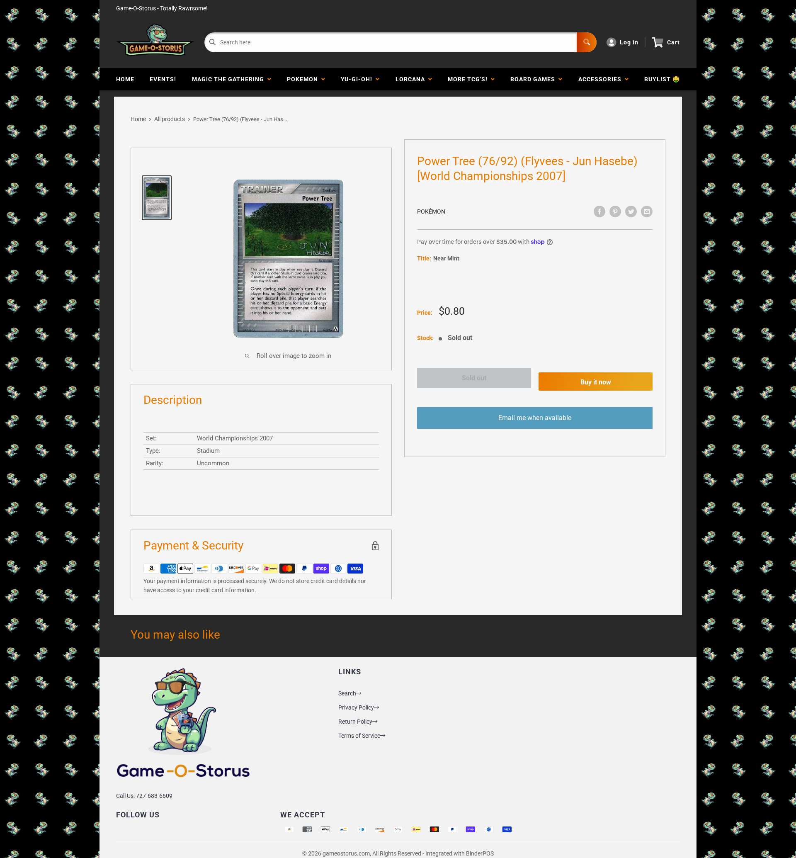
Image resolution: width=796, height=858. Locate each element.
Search (347, 693)
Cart (673, 42)
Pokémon (431, 211)
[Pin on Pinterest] (615, 211)
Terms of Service (359, 735)
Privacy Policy (356, 707)
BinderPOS (480, 853)
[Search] (587, 42)
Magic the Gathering (229, 79)
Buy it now (595, 382)
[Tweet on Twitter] (631, 211)
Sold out (474, 378)
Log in (629, 42)
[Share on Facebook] (599, 211)
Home (125, 79)
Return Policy (355, 721)
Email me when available (534, 418)
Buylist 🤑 (662, 79)
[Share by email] (647, 211)
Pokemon (304, 79)
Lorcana (412, 79)
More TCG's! (469, 79)
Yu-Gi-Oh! (358, 79)
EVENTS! (163, 79)
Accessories (601, 79)
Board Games (534, 79)
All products (169, 119)
